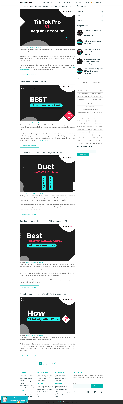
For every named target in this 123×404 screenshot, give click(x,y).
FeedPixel (38, 48)
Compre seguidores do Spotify (44, 375)
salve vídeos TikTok (90, 126)
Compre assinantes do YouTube (45, 389)
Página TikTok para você (82, 137)
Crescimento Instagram (81, 120)
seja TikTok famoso (96, 82)
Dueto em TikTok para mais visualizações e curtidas (41, 152)
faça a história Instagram (97, 123)
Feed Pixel (58, 402)
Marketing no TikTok (81, 126)
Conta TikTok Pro (90, 140)
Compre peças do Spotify (43, 377)
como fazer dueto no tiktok (97, 112)
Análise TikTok (89, 129)
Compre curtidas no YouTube (44, 388)
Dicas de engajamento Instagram (84, 118)
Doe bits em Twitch (96, 88)
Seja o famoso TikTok (97, 96)
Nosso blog (58, 380)
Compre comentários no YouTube (45, 386)
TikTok (79, 16)
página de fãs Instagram (96, 93)
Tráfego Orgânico (41, 378)
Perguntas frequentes (60, 378)
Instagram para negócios (97, 118)
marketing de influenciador (96, 115)
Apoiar (56, 377)
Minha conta (77, 2)
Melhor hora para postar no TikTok (34, 81)
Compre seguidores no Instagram (28, 387)
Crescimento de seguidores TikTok (84, 135)
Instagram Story (99, 120)
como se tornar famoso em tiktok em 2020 (90, 109)
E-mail (78, 151)
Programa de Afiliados (60, 375)
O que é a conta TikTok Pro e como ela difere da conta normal (46, 6)
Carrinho (86, 2)
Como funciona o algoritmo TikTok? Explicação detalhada (44, 294)
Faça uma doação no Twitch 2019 (84, 123)
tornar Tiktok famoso (83, 82)
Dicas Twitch (80, 143)
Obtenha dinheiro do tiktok (84, 99)
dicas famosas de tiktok (96, 132)
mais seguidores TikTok (43, 140)
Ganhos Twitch (99, 140)
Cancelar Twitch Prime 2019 (96, 85)
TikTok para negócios (98, 135)
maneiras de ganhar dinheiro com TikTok (94, 143)
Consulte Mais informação (29, 75)
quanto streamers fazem (89, 106)
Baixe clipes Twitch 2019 (83, 93)
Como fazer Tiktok (82, 115)
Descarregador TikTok (98, 129)
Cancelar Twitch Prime (82, 85)
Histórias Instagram (91, 120)
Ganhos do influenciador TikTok (96, 137)
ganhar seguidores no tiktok (83, 96)
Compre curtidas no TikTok (26, 395)
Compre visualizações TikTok (26, 393)
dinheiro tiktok (81, 140)
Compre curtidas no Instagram (27, 385)
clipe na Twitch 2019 (83, 88)
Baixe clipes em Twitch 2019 (96, 90)
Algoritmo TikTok (81, 129)
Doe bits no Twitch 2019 (82, 90)
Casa (43, 2)
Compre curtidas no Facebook (62, 393)
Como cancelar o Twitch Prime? (83, 112)
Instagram (80, 11)
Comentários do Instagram (16, 398)
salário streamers (99, 126)
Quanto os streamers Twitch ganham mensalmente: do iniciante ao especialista (90, 102)
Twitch (80, 20)
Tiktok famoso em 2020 (83, 132)
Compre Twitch (41, 380)
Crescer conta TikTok (97, 99)
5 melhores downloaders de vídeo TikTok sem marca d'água (45, 221)
